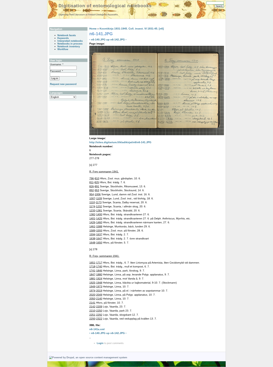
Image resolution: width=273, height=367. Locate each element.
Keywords (63, 38)
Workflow (62, 49)
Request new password (63, 84)
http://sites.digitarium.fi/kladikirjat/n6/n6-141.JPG (120, 142)
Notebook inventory (68, 46)
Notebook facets (66, 35)
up (108, 39)
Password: (56, 71)
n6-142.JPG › (118, 39)
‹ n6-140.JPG (97, 39)
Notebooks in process (69, 43)
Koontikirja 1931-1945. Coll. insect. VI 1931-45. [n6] (132, 28)
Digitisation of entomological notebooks (105, 5)
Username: (56, 64)
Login (100, 343)
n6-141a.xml (97, 329)
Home (93, 28)
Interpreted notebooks (70, 41)
